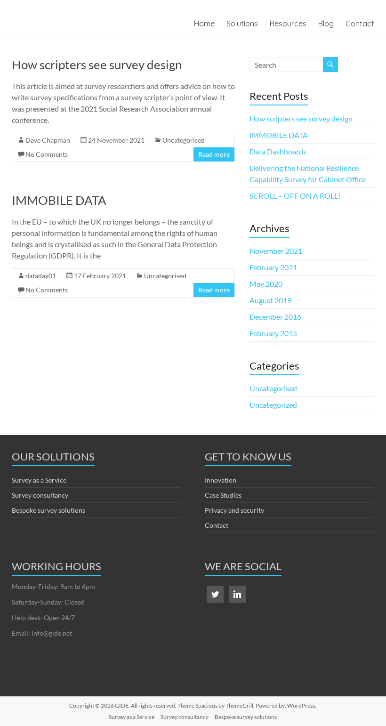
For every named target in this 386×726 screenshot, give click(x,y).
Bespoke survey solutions (48, 510)
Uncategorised (183, 140)
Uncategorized (273, 404)
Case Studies (223, 495)
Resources (288, 23)
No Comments (46, 154)
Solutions (242, 23)
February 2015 (273, 333)
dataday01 (40, 276)
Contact (360, 23)
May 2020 (265, 283)
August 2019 (270, 300)
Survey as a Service (39, 480)
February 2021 (273, 267)
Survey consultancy (40, 495)
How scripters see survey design (97, 64)
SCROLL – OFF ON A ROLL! (294, 195)
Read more (214, 154)
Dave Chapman (47, 140)
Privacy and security (234, 510)
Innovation (220, 480)
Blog (326, 23)
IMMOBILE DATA (59, 200)
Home (204, 23)
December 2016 (275, 316)
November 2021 (275, 250)
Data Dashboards (277, 151)
